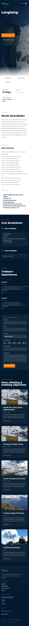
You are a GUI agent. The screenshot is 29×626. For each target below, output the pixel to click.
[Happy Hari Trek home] (4, 570)
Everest (3, 584)
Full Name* (6, 319)
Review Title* (7, 346)
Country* (6, 333)
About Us (3, 622)
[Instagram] (6, 611)
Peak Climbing (5, 588)
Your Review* (7, 353)
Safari (3, 590)
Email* (5, 326)
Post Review (9, 365)
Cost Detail (8, 40)
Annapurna (4, 586)
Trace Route (8, 35)
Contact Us (4, 614)
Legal (13, 622)
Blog (9, 622)
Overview (8, 78)
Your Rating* (15, 342)
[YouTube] (9, 611)
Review (8, 82)
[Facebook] (2, 611)
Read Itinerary (7, 421)
